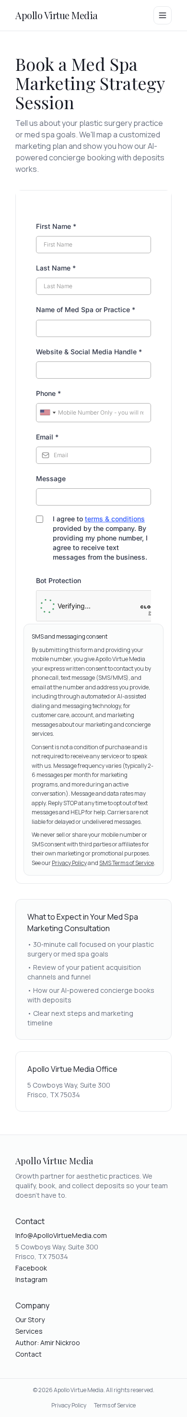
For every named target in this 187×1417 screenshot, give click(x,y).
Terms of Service (115, 1405)
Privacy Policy (69, 863)
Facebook (31, 1267)
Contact (28, 1354)
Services (29, 1331)
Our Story (30, 1319)
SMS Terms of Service (126, 863)
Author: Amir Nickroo (47, 1342)
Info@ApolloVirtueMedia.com (61, 1235)
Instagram (31, 1279)
